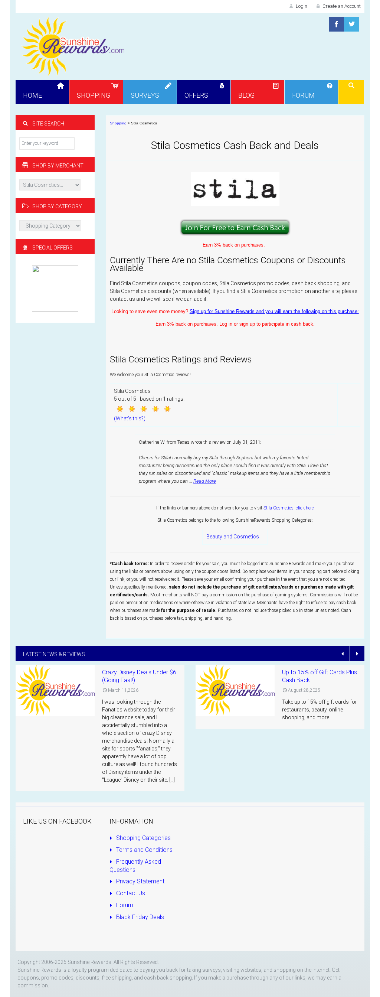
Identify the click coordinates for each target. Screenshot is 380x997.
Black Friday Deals (139, 917)
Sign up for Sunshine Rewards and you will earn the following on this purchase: (274, 311)
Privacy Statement (139, 881)
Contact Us (130, 893)
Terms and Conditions (144, 849)
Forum (124, 905)
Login (301, 6)
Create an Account (341, 6)
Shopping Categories (143, 837)
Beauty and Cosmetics (232, 537)
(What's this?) (129, 418)
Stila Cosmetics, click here (288, 508)
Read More (204, 481)
